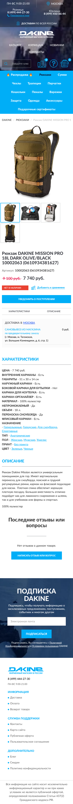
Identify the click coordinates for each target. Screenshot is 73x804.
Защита (16, 100)
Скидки (14, 762)
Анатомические (20, 435)
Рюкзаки (45, 74)
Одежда (34, 100)
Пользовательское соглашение (29, 742)
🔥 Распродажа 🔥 (19, 74)
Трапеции (34, 83)
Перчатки (54, 83)
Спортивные (10, 431)
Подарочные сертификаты (36, 109)
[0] (64, 63)
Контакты (36, 52)
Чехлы (16, 83)
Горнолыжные (13, 427)
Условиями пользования (45, 646)
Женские (16, 440)
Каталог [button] (15, 45)
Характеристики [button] (19, 311)
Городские (29, 427)
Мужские (29, 440)
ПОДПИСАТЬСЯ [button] (36, 634)
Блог (13, 756)
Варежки (55, 92)
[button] (18, 15)
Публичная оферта (22, 736)
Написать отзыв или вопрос (37, 555)
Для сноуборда (47, 427)
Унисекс (42, 440)
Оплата (14, 703)
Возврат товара (20, 709)
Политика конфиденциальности (30, 768)
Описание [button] (54, 311)
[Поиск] (6, 63)
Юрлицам (35, 45)
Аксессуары (54, 100)
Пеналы (37, 92)
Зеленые (16, 449)
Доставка (16, 697)
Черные (28, 449)
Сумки (62, 74)
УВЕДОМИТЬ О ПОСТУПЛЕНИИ (36, 299)
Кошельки (18, 92)
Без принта (21, 444)
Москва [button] (29, 323)
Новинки (57, 45)
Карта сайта (17, 730)
